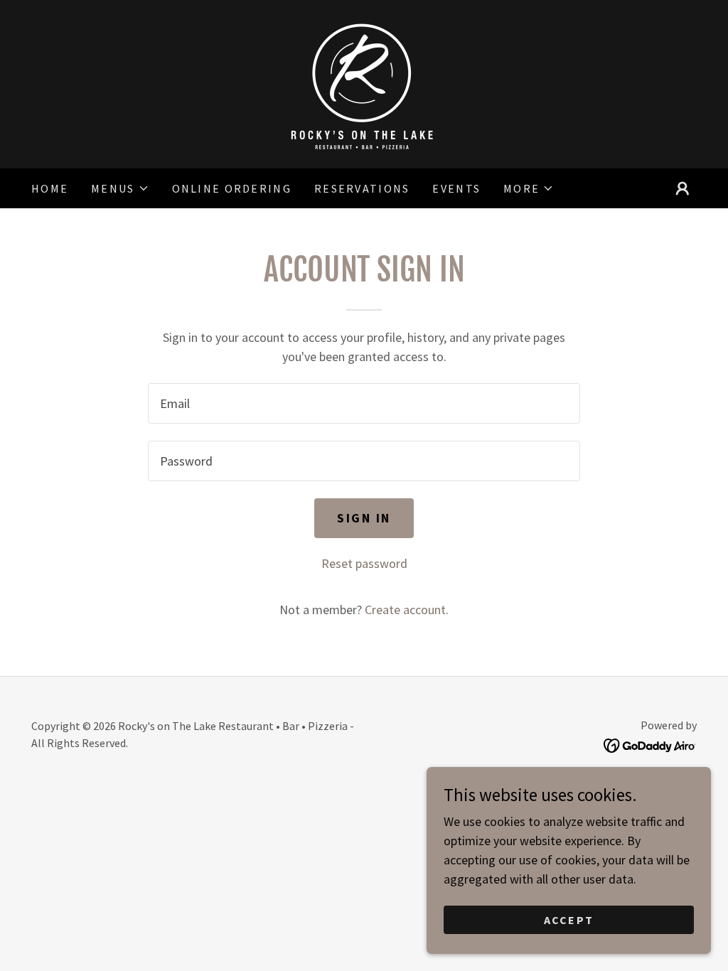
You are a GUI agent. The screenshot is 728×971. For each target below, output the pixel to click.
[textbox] (364, 403)
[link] (364, 83)
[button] (120, 188)
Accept (569, 920)
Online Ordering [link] (231, 188)
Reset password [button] (364, 563)
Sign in (364, 518)
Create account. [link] (407, 609)
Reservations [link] (362, 188)
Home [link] (49, 188)
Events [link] (456, 188)
